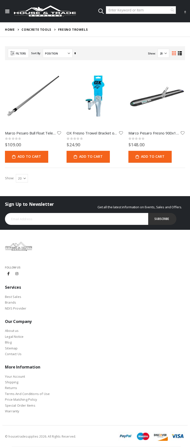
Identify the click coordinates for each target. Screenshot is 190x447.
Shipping (12, 382)
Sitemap (11, 348)
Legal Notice (14, 336)
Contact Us (13, 354)
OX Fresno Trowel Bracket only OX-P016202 (92, 133)
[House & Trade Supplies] (45, 11)
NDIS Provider (15, 308)
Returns (11, 388)
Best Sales (13, 296)
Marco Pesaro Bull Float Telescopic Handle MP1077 (31, 133)
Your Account (15, 376)
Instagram (17, 273)
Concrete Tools (36, 29)
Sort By (35, 53)
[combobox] (141, 10)
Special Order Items (20, 405)
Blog (8, 342)
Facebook (8, 273)
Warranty (12, 411)
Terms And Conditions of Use (27, 394)
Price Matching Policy (21, 399)
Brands (10, 302)
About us (12, 330)
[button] (59, 133)
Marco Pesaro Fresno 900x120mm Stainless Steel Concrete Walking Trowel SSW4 (154, 133)
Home (10, 29)
